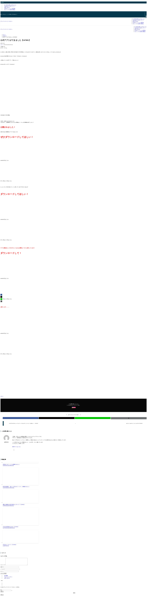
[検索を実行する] (11, 590)
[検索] (146, 16)
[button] (21, 418)
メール (2, 569)
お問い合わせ (7, 578)
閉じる (2, 591)
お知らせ (2, 44)
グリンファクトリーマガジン (6, 21)
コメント (2, 564)
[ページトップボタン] (0, 589)
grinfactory (6, 442)
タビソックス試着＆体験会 (9, 9)
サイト (1, 571)
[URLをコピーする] (129, 418)
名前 (1, 566)
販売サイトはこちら (16, 446)
